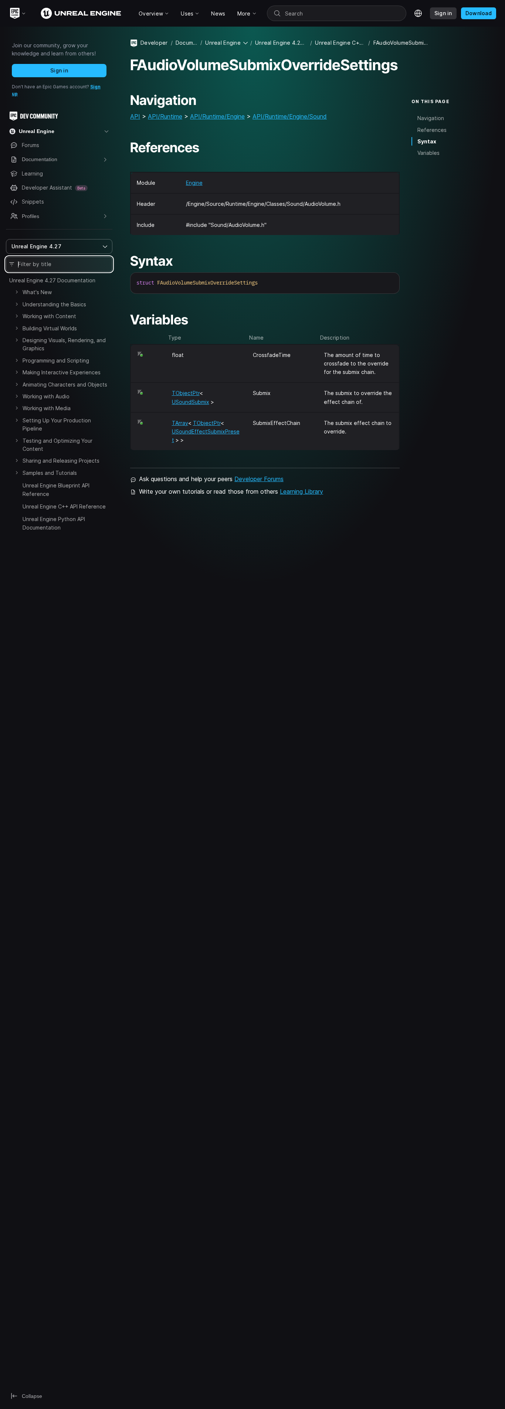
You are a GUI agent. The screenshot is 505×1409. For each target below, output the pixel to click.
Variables (428, 153)
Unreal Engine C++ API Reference (64, 506)
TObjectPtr (186, 393)
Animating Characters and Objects (65, 384)
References (432, 130)
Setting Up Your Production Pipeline (57, 424)
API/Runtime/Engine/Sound (290, 116)
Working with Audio (46, 396)
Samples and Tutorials (50, 473)
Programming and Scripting (56, 360)
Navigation (430, 118)
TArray (180, 423)
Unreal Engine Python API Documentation (54, 523)
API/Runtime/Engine (217, 116)
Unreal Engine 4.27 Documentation (52, 280)
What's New (37, 292)
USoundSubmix (190, 402)
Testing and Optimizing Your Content (57, 445)
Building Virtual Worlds (50, 328)
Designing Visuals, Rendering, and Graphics (64, 344)
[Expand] (17, 292)
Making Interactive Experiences (62, 372)
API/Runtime (165, 116)
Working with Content (49, 316)
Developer (154, 43)
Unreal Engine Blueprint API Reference (56, 489)
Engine (194, 183)
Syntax (426, 141)
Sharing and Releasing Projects (61, 460)
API (135, 116)
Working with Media (47, 408)
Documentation (186, 43)
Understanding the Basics (54, 304)
